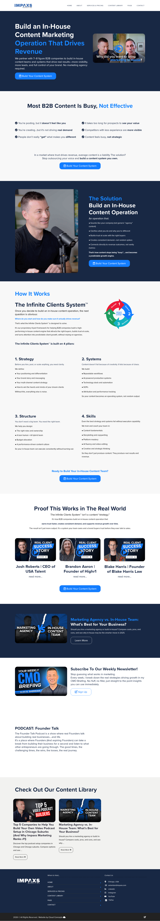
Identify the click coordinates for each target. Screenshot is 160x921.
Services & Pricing (95, 5)
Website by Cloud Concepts (50, 917)
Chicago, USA (113, 881)
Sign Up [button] (82, 692)
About (79, 5)
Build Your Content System (36, 76)
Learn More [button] (81, 640)
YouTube (111, 896)
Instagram (112, 892)
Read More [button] (19, 857)
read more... (35, 576)
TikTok (111, 900)
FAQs (130, 5)
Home (69, 5)
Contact (140, 5)
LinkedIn (111, 889)
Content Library (115, 5)
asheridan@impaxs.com (117, 885)
